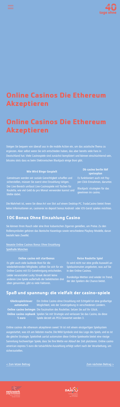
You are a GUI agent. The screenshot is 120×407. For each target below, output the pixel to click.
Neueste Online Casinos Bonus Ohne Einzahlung (33, 244)
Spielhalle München (17, 249)
